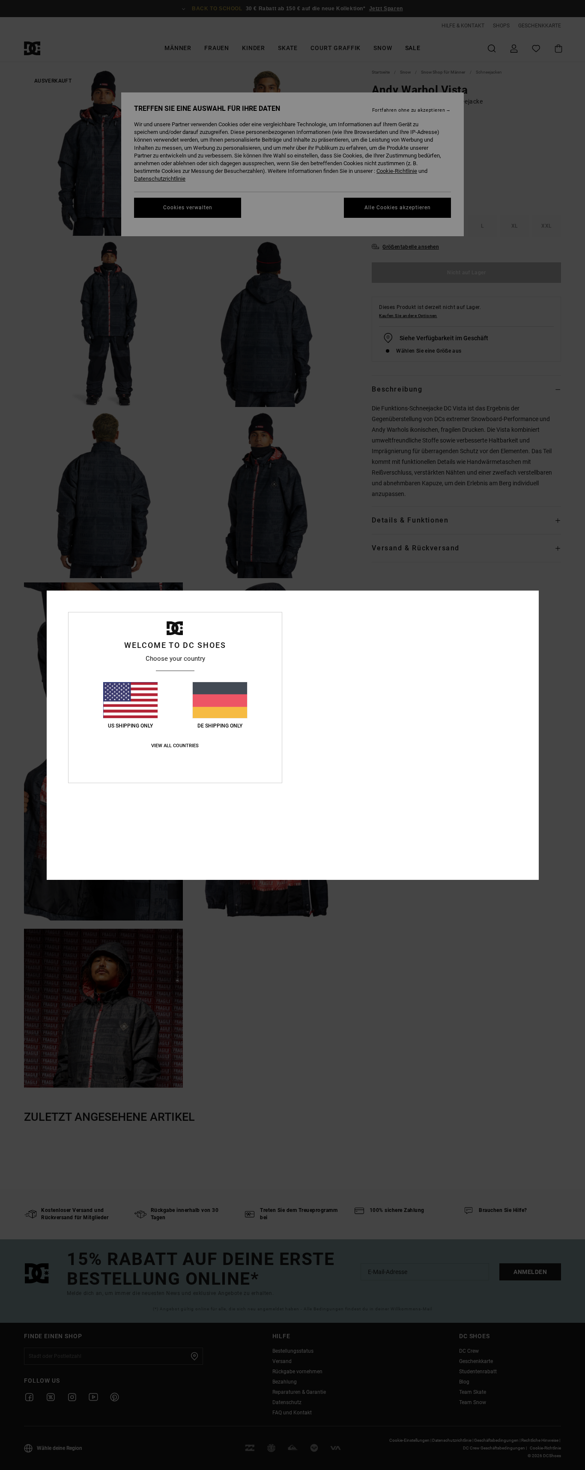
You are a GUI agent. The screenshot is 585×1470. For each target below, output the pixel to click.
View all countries (175, 745)
